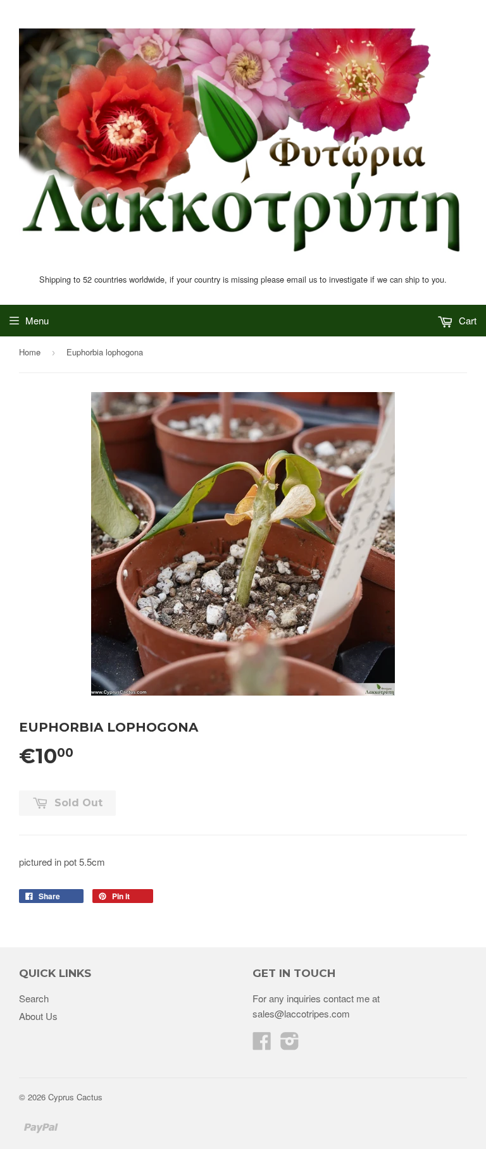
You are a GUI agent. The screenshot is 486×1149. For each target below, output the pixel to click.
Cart (466, 320)
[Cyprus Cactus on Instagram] (289, 1044)
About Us (38, 1016)
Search (34, 998)
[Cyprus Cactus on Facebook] (261, 1044)
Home (29, 352)
